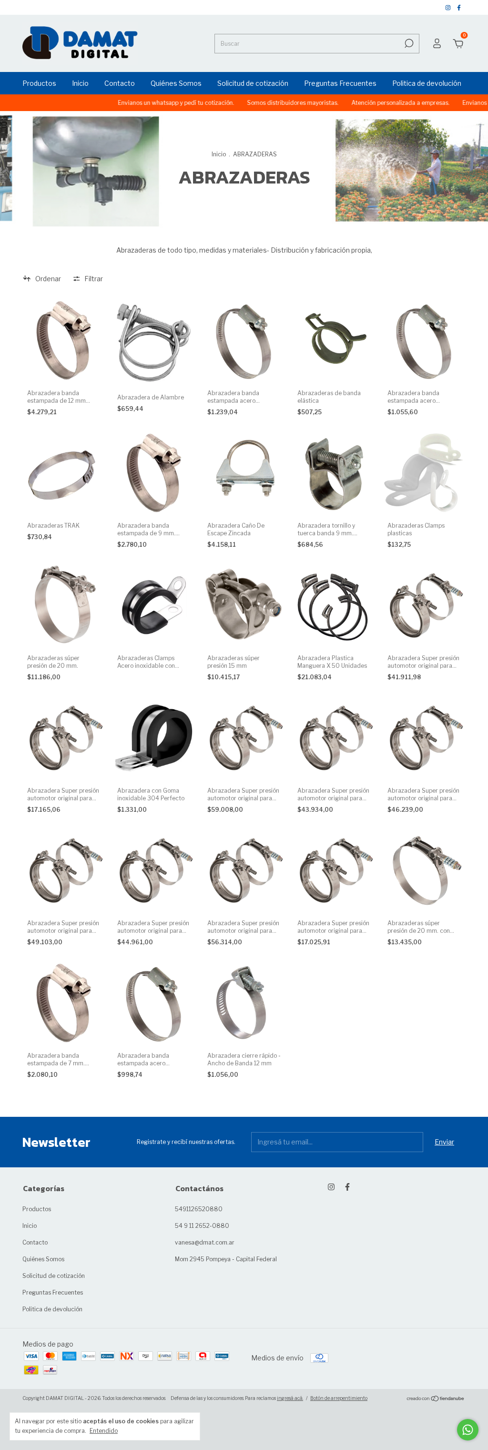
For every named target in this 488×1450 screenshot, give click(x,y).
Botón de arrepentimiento (338, 1398)
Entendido (104, 1430)
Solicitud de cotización (252, 83)
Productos (39, 83)
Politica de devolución (426, 83)
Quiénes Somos (176, 83)
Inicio (80, 83)
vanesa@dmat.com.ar (204, 1242)
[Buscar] (408, 43)
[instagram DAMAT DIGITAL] (448, 7)
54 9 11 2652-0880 (202, 1225)
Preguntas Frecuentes (340, 83)
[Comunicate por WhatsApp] (467, 1429)
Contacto (119, 83)
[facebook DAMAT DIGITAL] (459, 7)
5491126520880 (199, 1209)
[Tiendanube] (436, 1399)
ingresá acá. (290, 1398)
